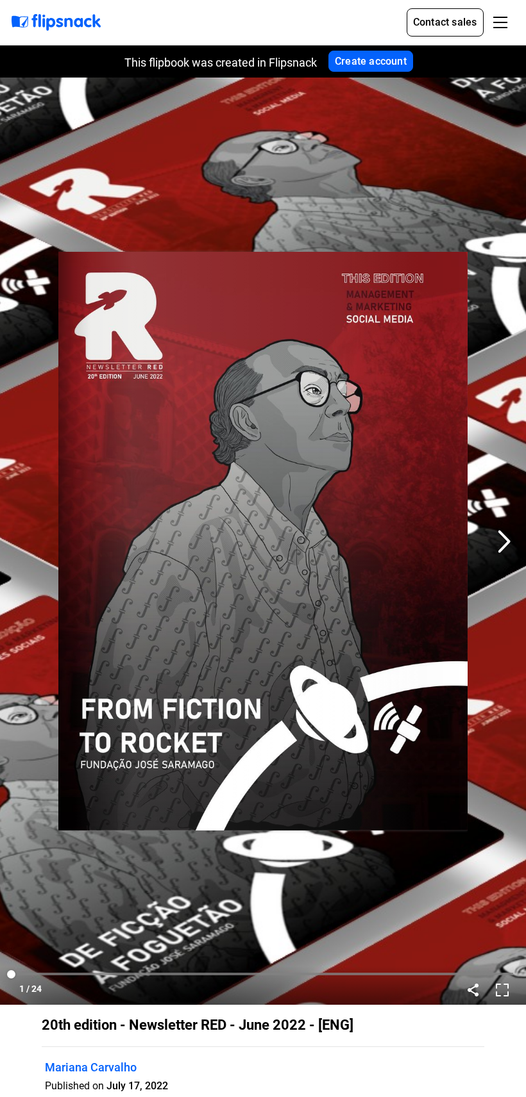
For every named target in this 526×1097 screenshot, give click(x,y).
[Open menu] (500, 22)
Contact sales (445, 22)
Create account (371, 61)
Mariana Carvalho (91, 1067)
